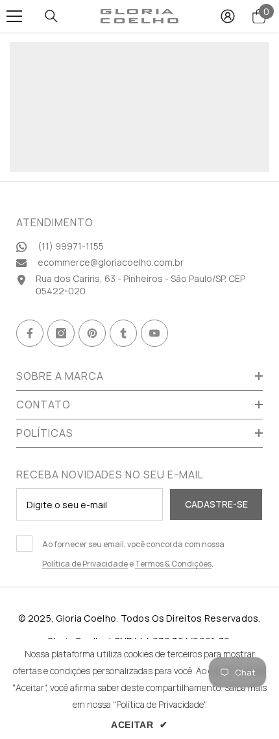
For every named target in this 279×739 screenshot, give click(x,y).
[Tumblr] (123, 333)
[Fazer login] (227, 16)
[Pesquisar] (51, 16)
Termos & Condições (173, 563)
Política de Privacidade (85, 563)
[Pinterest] (92, 333)
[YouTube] (154, 333)
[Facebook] (29, 333)
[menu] (14, 16)
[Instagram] (61, 333)
